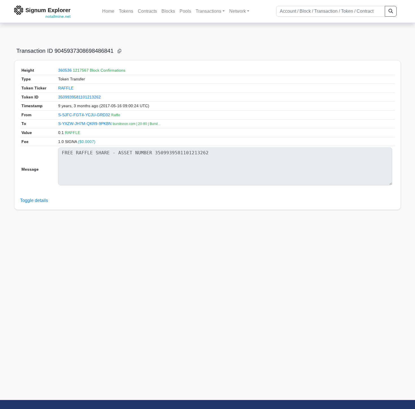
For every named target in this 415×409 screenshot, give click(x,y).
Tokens (126, 11)
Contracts (147, 11)
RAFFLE (65, 88)
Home (108, 11)
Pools (185, 11)
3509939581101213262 (79, 97)
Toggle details (34, 200)
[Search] (391, 11)
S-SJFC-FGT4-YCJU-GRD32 (84, 115)
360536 (65, 70)
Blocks (168, 11)
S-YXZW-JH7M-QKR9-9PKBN (85, 123)
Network (237, 11)
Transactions (208, 11)
